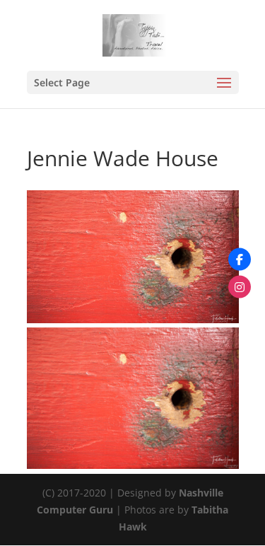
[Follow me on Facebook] (239, 259)
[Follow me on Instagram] (239, 287)
